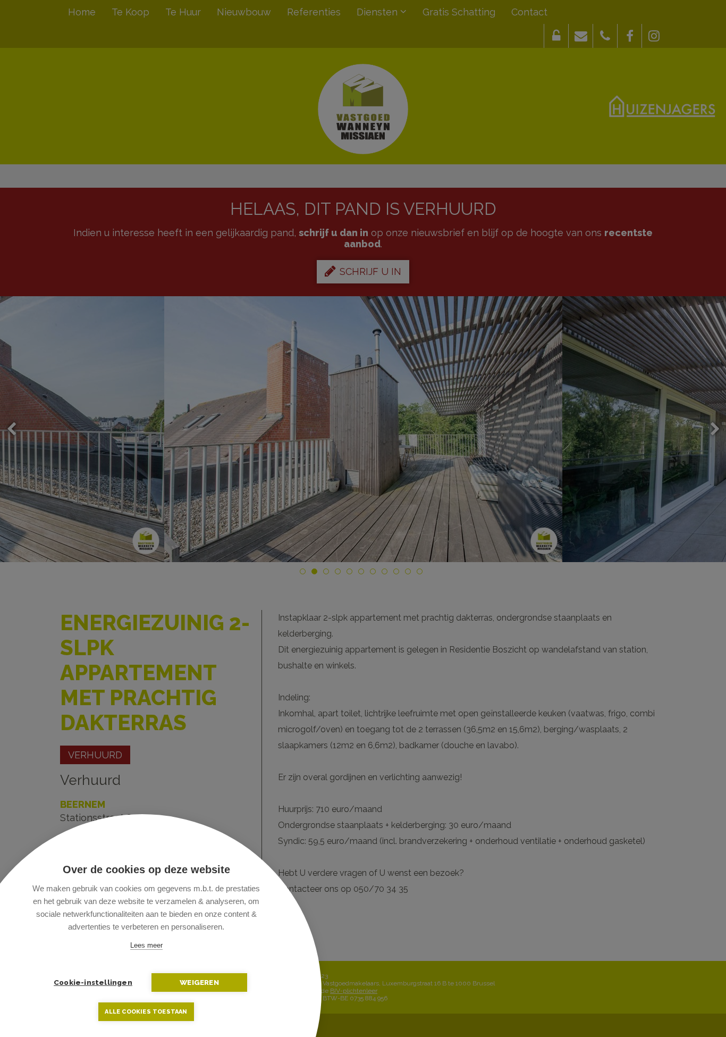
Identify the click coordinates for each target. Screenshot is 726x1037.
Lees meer (146, 945)
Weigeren (199, 982)
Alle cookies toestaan (146, 1011)
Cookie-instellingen (93, 982)
